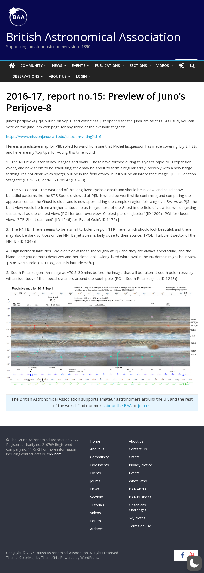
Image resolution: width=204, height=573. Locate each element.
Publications (107, 65)
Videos (162, 65)
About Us (57, 76)
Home (95, 441)
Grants (134, 457)
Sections (138, 65)
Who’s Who (138, 481)
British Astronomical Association (93, 36)
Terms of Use (140, 526)
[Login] (181, 66)
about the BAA (118, 405)
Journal (95, 481)
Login (81, 76)
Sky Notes (137, 518)
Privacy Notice (140, 465)
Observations (25, 76)
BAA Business (140, 497)
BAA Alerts (137, 489)
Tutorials (97, 505)
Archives (96, 528)
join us (144, 405)
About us (97, 449)
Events (78, 65)
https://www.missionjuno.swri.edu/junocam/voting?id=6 (53, 136)
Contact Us (138, 449)
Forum (95, 520)
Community (31, 65)
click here (54, 454)
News (57, 65)
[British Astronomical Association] (11, 66)
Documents (99, 465)
